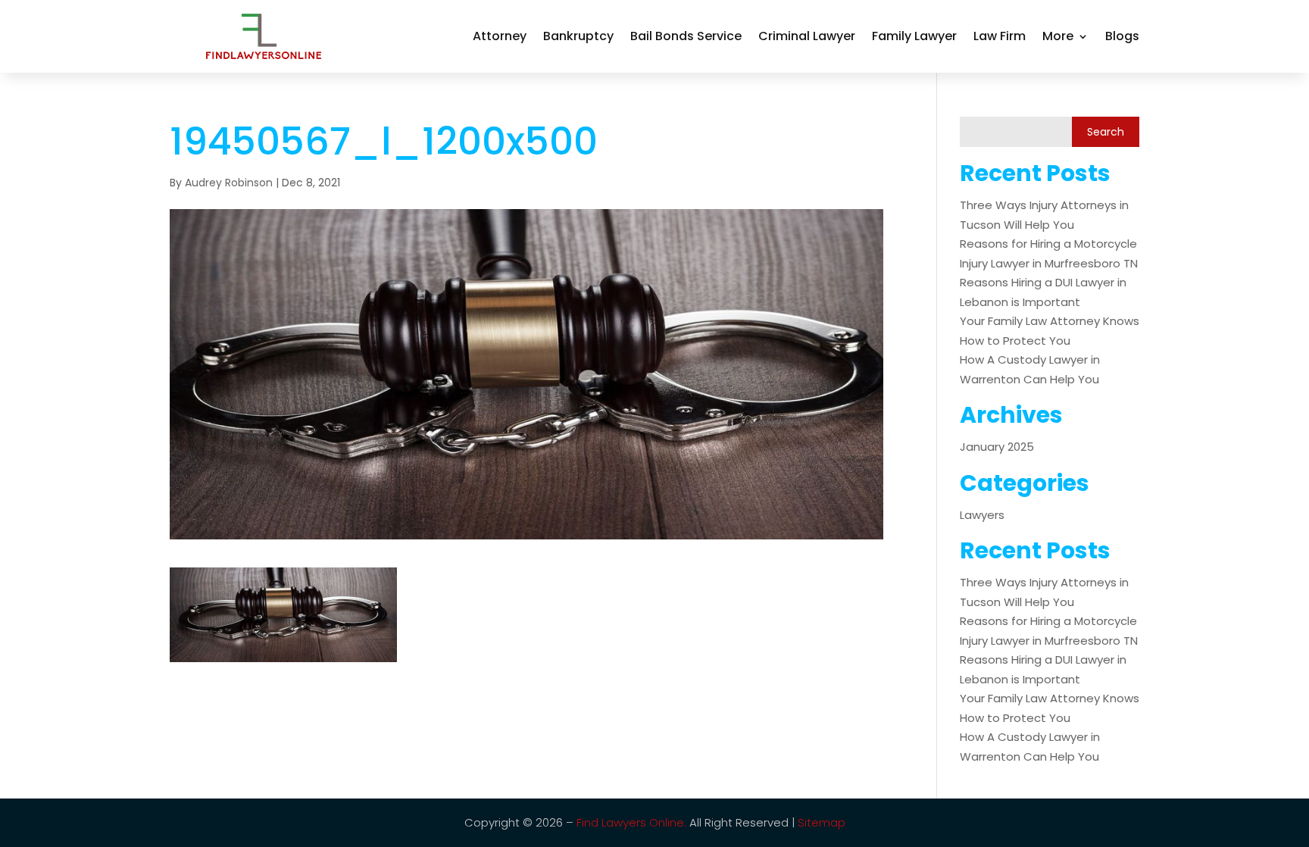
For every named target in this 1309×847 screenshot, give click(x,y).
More (1057, 36)
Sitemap (821, 822)
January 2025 (997, 447)
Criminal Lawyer (806, 36)
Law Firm (999, 36)
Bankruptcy (578, 36)
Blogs (1122, 36)
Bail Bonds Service (686, 36)
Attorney (499, 36)
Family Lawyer (914, 36)
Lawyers (982, 515)
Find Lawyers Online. (631, 822)
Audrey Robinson (229, 182)
